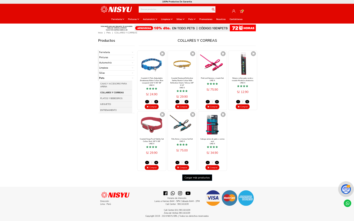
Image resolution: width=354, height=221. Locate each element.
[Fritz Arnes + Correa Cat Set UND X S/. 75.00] (182, 153)
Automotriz (149, 19)
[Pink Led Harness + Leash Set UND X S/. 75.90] (212, 93)
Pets (191, 19)
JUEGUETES (105, 104)
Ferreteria (116, 19)
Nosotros (221, 19)
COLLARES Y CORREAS (125, 32)
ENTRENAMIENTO (108, 110)
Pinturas (132, 19)
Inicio (100, 32)
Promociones (205, 19)
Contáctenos (236, 19)
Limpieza (166, 19)
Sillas (179, 19)
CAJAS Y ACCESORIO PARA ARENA (113, 85)
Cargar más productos (197, 177)
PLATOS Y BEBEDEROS (111, 98)
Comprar (152, 106)
